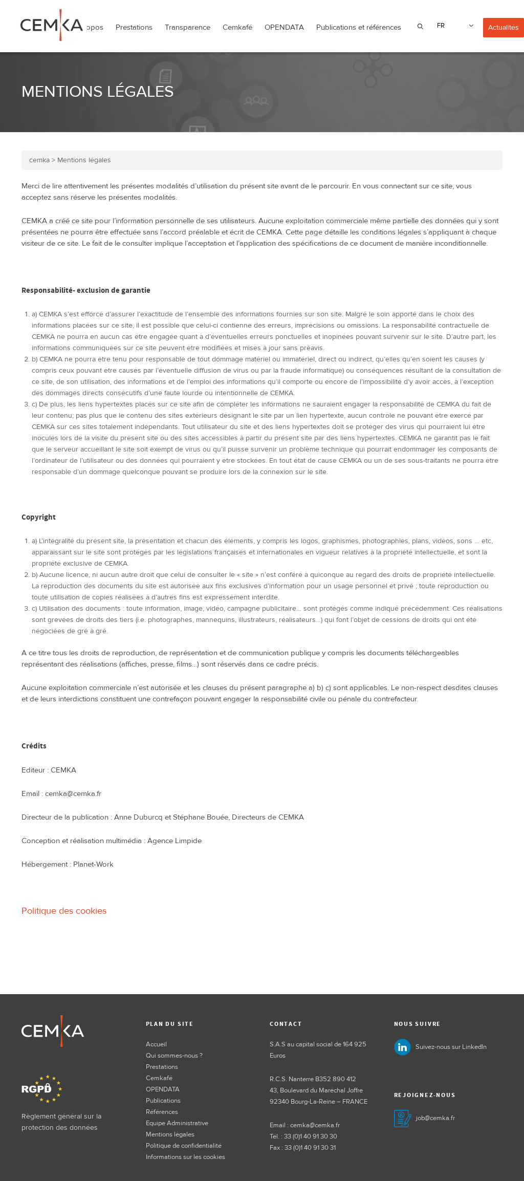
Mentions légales (170, 1134)
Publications (163, 1101)
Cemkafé (237, 27)
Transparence (187, 27)
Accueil (156, 1044)
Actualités (503, 27)
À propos (87, 27)
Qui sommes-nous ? (174, 1055)
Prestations (134, 27)
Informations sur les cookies (185, 1157)
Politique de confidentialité (184, 1146)
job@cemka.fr (435, 1118)
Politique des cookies (63, 910)
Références (162, 1112)
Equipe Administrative (177, 1123)
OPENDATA (284, 27)
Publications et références (358, 27)
